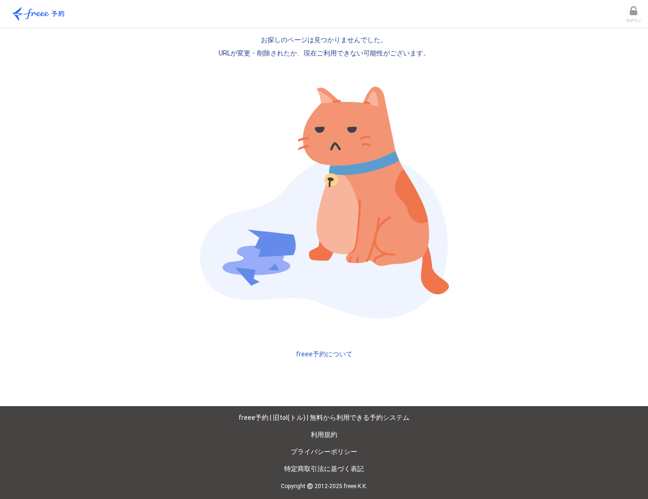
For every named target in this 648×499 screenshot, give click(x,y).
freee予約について (324, 354)
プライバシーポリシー (324, 451)
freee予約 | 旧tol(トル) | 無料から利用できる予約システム (324, 417)
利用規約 (324, 434)
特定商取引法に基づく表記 (324, 468)
